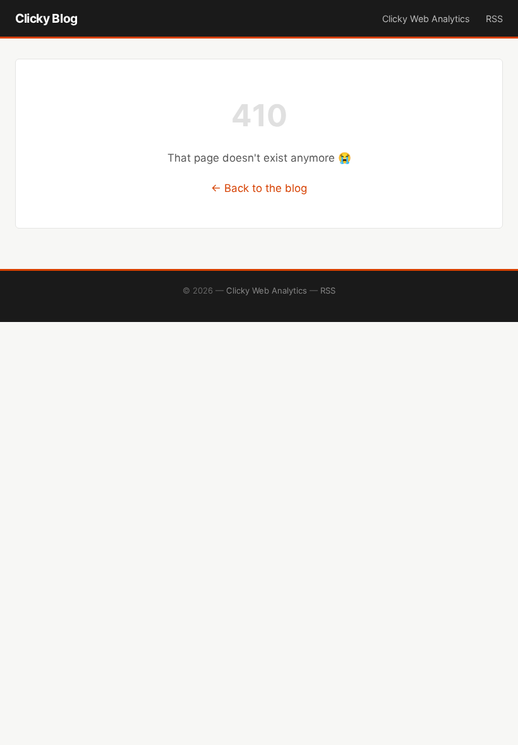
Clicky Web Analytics (426, 18)
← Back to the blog (259, 188)
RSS (494, 18)
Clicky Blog (46, 18)
